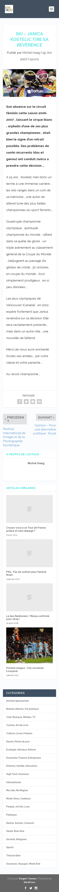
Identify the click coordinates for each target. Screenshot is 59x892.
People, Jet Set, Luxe (18, 806)
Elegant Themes (28, 879)
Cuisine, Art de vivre (17, 725)
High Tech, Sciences (17, 774)
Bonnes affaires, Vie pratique (22, 709)
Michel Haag (31, 52)
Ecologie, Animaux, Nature (21, 749)
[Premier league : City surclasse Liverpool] (29, 645)
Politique (11, 814)
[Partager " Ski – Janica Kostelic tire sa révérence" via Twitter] (26, 401)
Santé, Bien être (15, 831)
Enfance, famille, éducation (21, 766)
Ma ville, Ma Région (17, 790)
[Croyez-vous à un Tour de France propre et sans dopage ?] (29, 509)
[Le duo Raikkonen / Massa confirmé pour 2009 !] (29, 597)
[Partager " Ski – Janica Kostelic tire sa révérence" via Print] (39, 401)
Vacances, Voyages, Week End (23, 863)
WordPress (29, 882)
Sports (34, 59)
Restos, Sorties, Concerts (20, 823)
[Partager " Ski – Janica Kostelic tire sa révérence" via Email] (33, 401)
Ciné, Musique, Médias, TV (20, 717)
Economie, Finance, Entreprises (23, 758)
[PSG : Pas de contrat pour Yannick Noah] (29, 553)
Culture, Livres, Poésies (19, 733)
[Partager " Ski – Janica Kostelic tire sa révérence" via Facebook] (19, 401)
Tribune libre (13, 855)
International (13, 782)
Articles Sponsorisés (17, 701)
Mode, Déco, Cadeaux (18, 798)
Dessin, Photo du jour (18, 741)
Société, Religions (16, 839)
